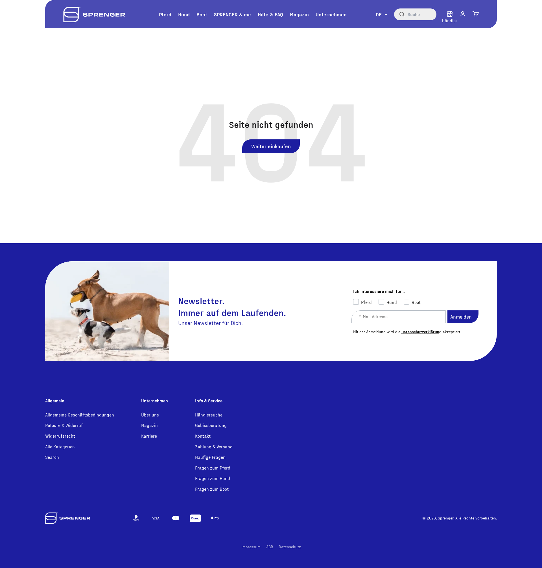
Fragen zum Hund (212, 478)
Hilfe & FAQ (270, 14)
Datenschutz (290, 546)
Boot (201, 14)
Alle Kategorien (60, 446)
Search (52, 457)
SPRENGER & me (232, 14)
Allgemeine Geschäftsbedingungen (79, 414)
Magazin (299, 14)
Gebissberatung (211, 425)
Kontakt (203, 435)
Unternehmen (331, 14)
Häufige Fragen (210, 457)
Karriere (149, 435)
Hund (184, 14)
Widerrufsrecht (60, 435)
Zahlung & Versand (214, 446)
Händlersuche (208, 414)
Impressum (251, 546)
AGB (269, 546)
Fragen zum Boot (212, 489)
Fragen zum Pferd (212, 467)
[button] (463, 14)
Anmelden (461, 316)
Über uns (150, 414)
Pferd (165, 14)
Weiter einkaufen (271, 146)
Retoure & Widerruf (64, 425)
